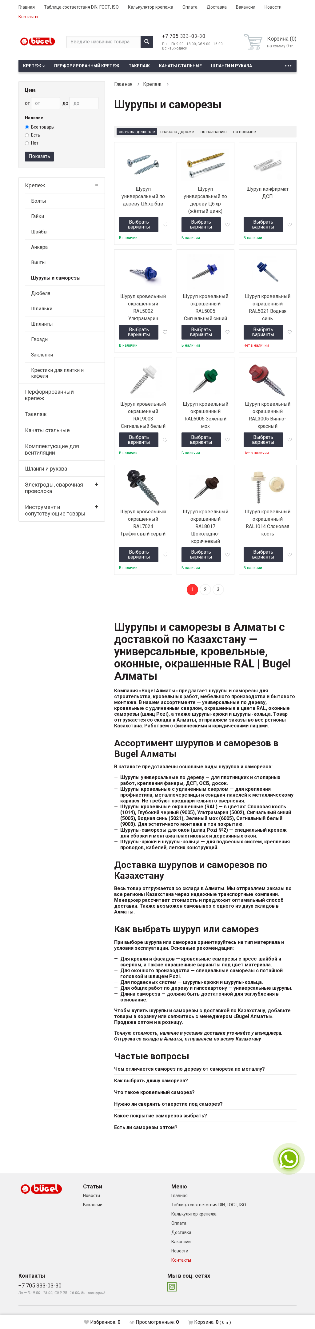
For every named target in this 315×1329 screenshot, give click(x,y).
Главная (26, 7)
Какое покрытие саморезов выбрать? (160, 1116)
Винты (38, 262)
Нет (34, 143)
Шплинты (42, 324)
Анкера (39, 247)
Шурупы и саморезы (56, 278)
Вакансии (245, 7)
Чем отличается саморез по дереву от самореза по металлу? (189, 1069)
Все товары (42, 127)
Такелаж (139, 65)
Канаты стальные (180, 65)
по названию (214, 131)
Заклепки (42, 355)
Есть (35, 135)
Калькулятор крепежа (150, 7)
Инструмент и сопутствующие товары (55, 510)
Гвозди (39, 339)
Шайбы (39, 232)
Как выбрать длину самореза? (151, 1081)
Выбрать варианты (139, 224)
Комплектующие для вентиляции (52, 449)
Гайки (37, 216)
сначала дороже (177, 131)
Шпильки (41, 309)
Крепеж (32, 65)
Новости (273, 7)
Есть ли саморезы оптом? (145, 1127)
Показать (39, 156)
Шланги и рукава (231, 65)
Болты (38, 201)
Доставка (217, 7)
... (288, 64)
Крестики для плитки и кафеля (57, 373)
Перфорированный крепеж (86, 65)
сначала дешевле (137, 131)
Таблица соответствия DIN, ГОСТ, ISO (81, 7)
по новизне (244, 131)
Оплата (189, 7)
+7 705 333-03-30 (183, 36)
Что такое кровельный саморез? (154, 1092)
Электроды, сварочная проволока (54, 487)
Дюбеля (40, 293)
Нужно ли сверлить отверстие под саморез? (168, 1104)
